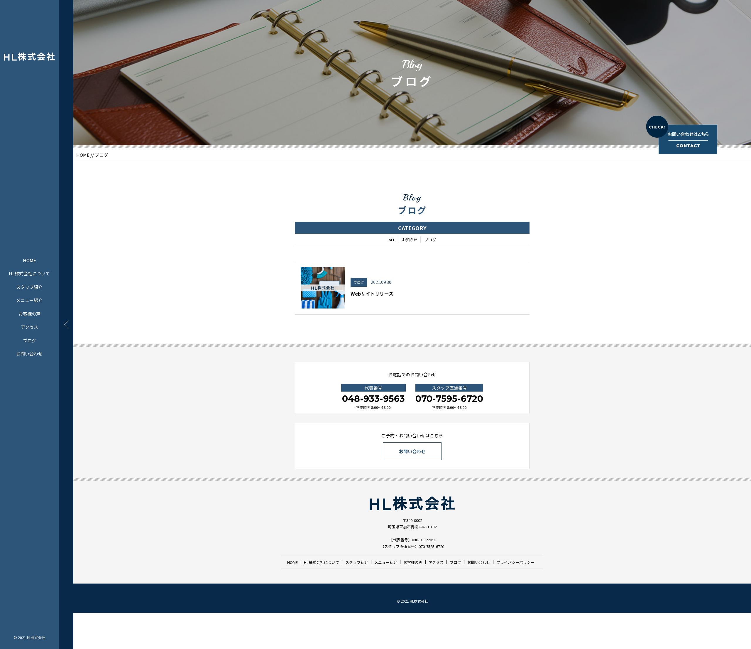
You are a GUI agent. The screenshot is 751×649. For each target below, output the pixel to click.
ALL (392, 239)
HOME (29, 260)
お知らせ (409, 239)
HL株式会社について (29, 273)
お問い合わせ (29, 353)
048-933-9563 (373, 398)
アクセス (29, 327)
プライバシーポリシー (515, 562)
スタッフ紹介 (29, 287)
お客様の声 (29, 314)
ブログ (29, 340)
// (92, 155)
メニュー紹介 (29, 300)
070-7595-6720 (449, 398)
